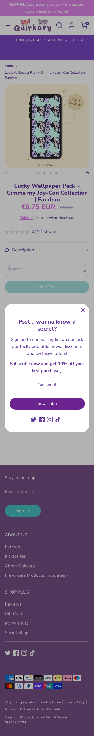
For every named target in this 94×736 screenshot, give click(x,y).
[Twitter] (33, 419)
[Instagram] (50, 419)
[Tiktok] (58, 419)
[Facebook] (42, 419)
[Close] (83, 310)
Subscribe (47, 403)
